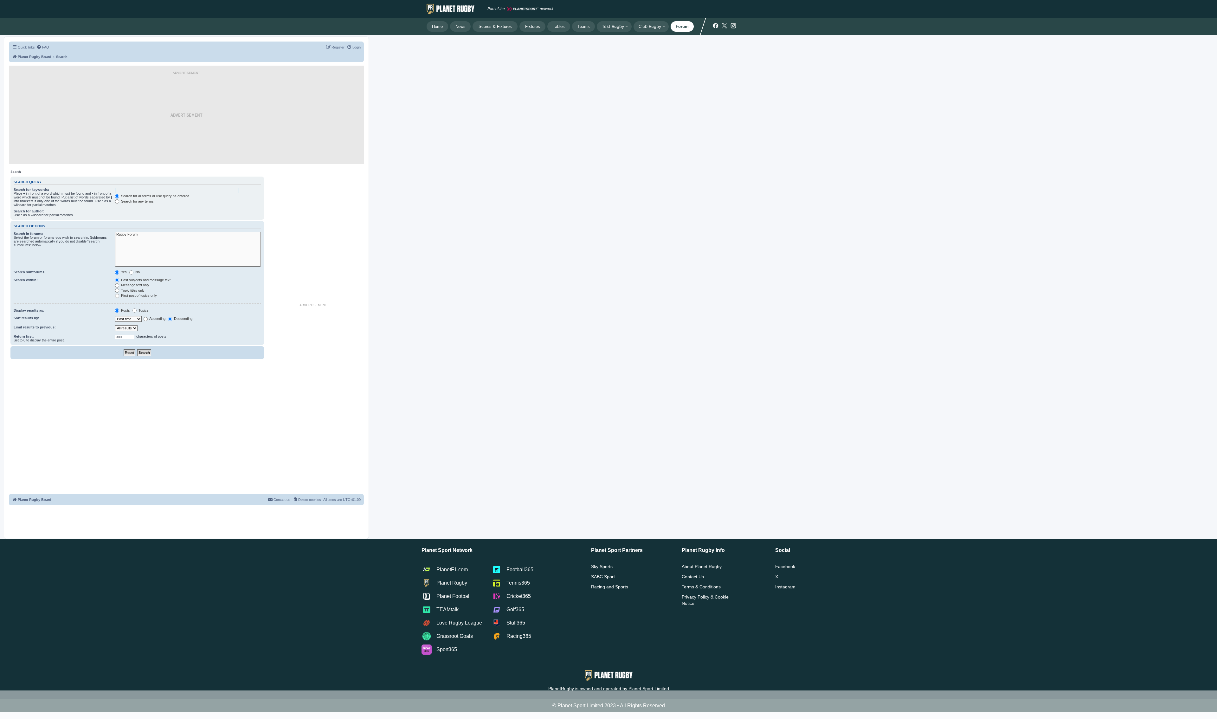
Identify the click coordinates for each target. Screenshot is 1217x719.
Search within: (26, 280)
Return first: (24, 336)
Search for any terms (137, 201)
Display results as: (29, 310)
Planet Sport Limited (648, 688)
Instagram (785, 586)
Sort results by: (26, 318)
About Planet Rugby (702, 566)
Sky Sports (602, 566)
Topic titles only (132, 290)
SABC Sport (603, 576)
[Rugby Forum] (188, 234)
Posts (125, 310)
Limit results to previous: (35, 327)
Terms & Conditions (701, 586)
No (137, 272)
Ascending (157, 319)
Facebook (785, 566)
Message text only (134, 285)
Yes (123, 272)
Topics (143, 310)
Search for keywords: (31, 189)
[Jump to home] (450, 8)
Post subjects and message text (145, 280)
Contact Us (693, 576)
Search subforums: (30, 272)
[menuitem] (42, 47)
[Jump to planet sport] (522, 9)
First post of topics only (138, 295)
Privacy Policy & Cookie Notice (705, 600)
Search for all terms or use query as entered (154, 196)
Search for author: (29, 211)
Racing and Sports (609, 586)
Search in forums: (28, 234)
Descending (182, 319)
